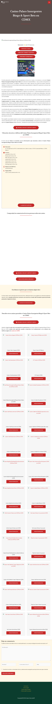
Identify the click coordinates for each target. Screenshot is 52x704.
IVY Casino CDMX (38, 375)
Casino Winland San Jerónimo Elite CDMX (38, 629)
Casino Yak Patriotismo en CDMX (38, 579)
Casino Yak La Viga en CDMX (13, 350)
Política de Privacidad (26, 691)
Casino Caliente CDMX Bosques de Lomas (38, 426)
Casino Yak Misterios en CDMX (13, 451)
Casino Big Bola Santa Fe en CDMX (13, 503)
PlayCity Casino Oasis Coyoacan (38, 604)
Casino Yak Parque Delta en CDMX (13, 604)
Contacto (26, 686)
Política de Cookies (26, 689)
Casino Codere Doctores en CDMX (39, 451)
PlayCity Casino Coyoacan (38, 553)
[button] (26, 48)
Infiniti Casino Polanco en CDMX (13, 528)
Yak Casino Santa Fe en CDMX (13, 629)
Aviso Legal (26, 687)
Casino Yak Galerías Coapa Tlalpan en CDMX (13, 579)
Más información (13, 353)
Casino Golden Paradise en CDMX (38, 400)
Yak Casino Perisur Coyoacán (38, 528)
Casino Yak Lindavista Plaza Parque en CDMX (38, 476)
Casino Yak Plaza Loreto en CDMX (13, 426)
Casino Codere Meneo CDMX (38, 503)
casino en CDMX (16, 330)
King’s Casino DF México (38, 350)
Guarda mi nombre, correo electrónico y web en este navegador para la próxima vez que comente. (25, 669)
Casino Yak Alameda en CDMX (13, 375)
